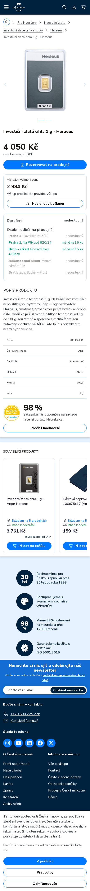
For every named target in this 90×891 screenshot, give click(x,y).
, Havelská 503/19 (29, 236)
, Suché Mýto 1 (28, 272)
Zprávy (8, 790)
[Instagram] (7, 743)
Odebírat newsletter (68, 690)
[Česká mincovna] (18, 7)
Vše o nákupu (58, 764)
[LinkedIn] (29, 743)
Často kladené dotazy (64, 777)
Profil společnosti (16, 764)
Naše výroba (12, 770)
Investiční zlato (55, 23)
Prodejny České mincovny (67, 790)
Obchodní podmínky (62, 783)
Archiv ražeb (12, 803)
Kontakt (54, 770)
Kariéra (8, 783)
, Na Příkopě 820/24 (30, 242)
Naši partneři (12, 777)
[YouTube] (18, 743)
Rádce (52, 797)
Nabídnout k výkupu (48, 203)
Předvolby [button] (45, 872)
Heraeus (56, 30)
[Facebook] (40, 743)
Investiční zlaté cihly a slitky (23, 30)
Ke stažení (10, 797)
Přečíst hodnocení (45, 428)
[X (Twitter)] (51, 743)
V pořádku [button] (45, 861)
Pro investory (27, 23)
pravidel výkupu (45, 194)
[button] (9, 84)
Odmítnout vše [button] (45, 883)
